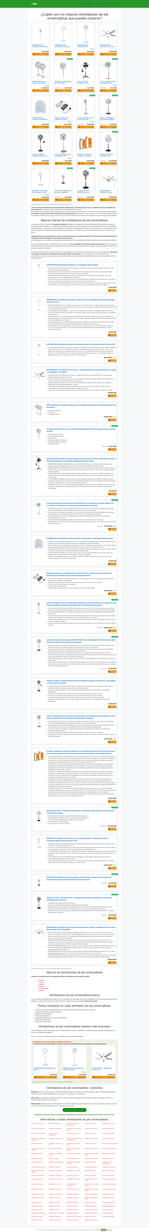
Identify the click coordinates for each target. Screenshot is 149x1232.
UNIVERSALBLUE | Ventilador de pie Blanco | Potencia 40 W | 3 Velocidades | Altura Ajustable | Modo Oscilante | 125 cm (81, 301)
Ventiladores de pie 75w (36, 1202)
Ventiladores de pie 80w (107, 1197)
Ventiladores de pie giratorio (55, 1170)
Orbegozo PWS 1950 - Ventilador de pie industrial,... (107, 155)
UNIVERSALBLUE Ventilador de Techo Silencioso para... (106, 191)
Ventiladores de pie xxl (90, 1123)
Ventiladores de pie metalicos (109, 1153)
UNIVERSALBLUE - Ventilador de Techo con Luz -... (107, 45)
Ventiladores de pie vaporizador (38, 1133)
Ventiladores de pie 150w (108, 1216)
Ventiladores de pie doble (90, 1175)
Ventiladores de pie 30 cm (73, 1213)
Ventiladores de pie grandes (108, 1167)
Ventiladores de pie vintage (55, 1128)
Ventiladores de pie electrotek (56, 1175)
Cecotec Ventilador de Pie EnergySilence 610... (63, 155)
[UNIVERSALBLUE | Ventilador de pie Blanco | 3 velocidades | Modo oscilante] (40, 33)
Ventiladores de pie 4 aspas (91, 1209)
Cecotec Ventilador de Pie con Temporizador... (85, 118)
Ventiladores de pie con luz (37, 1189)
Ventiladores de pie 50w (72, 1206)
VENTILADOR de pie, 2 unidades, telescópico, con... (39, 82)
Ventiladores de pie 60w (90, 1202)
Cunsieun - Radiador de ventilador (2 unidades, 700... (85, 155)
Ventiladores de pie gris (72, 1167)
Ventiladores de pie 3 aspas (91, 1213)
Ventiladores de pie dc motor (109, 1179)
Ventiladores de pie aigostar (37, 1197)
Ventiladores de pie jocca (72, 1158)
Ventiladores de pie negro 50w (74, 1153)
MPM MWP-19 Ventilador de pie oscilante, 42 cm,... (40, 191)
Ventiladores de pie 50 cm (90, 1206)
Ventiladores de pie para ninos (91, 1148)
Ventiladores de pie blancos (73, 1194)
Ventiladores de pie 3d (107, 1209)
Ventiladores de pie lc (54, 1158)
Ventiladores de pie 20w (107, 1213)
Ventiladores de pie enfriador (37, 1175)
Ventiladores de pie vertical (91, 1128)
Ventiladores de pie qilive (90, 1143)
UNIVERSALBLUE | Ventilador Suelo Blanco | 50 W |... (40, 118)
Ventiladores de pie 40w (54, 1209)
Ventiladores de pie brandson (55, 1194)
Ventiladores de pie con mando (109, 1184)
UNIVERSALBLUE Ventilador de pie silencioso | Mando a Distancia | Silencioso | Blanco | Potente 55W (81, 344)
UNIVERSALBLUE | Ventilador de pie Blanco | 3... (40, 45)
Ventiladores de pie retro (36, 1143)
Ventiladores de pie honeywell (38, 1167)
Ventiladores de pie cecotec (37, 1194)
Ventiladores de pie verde (108, 1128)
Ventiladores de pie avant (108, 1194)
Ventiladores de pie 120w (36, 1220)
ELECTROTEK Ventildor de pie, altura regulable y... (63, 191)
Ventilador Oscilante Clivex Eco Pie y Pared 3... (63, 82)
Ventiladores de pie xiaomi (108, 1123)
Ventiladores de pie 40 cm (73, 1209)
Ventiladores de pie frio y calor (74, 1170)
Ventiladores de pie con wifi (37, 1184)
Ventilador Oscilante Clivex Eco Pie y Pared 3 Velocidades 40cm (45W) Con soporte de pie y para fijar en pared (81, 430)
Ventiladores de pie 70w (54, 1202)
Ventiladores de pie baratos (91, 1194)
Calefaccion (102, 4)
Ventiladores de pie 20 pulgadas (74, 1216)
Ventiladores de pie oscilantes (109, 1148)
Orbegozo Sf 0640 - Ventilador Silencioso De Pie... (39, 155)
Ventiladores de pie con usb (55, 1184)
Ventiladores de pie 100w (54, 1220)
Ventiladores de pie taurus (108, 1133)
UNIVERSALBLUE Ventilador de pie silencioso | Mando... (84, 45)
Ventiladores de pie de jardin (73, 1179)
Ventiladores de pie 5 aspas (108, 1206)
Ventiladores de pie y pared (37, 1123)
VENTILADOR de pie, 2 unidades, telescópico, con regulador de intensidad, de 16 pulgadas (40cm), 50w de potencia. (81, 406)
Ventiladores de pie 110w (72, 1220)
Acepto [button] (103, 1229)
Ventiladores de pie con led (73, 1189)
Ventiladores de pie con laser (55, 1189)
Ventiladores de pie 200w (54, 1216)
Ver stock (41, 54)
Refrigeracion (90, 4)
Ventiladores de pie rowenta (91, 1138)
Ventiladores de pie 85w (54, 1197)
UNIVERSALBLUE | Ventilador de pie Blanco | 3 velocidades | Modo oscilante (72, 265)
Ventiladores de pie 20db (36, 1216)
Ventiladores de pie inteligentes (56, 1162)
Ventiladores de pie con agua (109, 1189)
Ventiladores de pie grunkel (91, 1167)
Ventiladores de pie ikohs (90, 1162)
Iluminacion (113, 4)
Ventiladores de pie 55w (54, 1206)
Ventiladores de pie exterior (108, 1170)
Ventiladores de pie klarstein (91, 1158)
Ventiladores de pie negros (37, 1153)
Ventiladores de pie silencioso (55, 1138)
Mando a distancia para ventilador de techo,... (62, 118)
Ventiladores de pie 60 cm (37, 1206)
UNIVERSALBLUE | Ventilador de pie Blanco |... (62, 45)
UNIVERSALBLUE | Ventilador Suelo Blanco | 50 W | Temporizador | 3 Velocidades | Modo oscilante (80, 538)
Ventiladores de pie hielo (54, 1167)
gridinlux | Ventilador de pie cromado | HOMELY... (107, 118)
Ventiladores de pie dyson (73, 1175)
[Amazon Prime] (92, 49)
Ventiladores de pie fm (90, 1170)
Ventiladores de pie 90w (72, 1197)
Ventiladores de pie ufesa (72, 1133)
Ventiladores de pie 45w (36, 1209)
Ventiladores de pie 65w (72, 1202)
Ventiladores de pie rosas (108, 1138)
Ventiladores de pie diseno (37, 1179)
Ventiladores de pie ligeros (37, 1158)
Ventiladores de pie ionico (37, 1162)
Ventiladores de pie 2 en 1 (90, 1216)
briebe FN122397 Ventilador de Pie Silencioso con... (83, 82)
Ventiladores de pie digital (108, 1175)
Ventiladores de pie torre (90, 1133)
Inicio (81, 4)
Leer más (109, 1230)
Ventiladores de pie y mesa (55, 1123)
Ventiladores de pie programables (110, 1143)
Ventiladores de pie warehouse (38, 1128)
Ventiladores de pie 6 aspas (108, 1202)
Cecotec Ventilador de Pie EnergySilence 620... (108, 82)
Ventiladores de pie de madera (56, 1179)
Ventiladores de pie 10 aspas (91, 1220)
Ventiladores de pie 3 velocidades (56, 1213)
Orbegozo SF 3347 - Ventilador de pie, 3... (84, 191)
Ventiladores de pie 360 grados (38, 1213)
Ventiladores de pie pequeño (55, 1148)
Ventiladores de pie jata (107, 1158)
